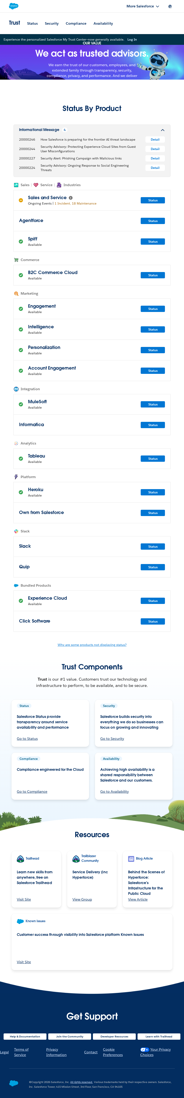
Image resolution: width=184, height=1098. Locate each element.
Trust (14, 23)
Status (32, 23)
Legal (4, 1052)
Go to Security (112, 738)
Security (52, 23)
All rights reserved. (81, 1082)
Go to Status (27, 738)
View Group (82, 899)
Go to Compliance (32, 791)
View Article (138, 899)
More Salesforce (140, 6)
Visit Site (24, 899)
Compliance (76, 23)
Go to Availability (114, 791)
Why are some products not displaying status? (92, 645)
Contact (91, 1052)
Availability (103, 23)
